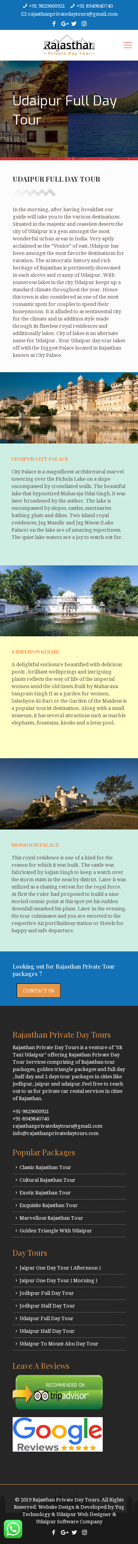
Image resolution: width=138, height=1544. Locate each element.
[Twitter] (74, 23)
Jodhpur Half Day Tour (47, 1306)
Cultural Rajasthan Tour (48, 1180)
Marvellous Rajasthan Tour (51, 1218)
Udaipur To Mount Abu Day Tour (59, 1344)
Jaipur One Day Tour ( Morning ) (58, 1280)
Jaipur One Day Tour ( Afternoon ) (60, 1268)
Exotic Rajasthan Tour (45, 1193)
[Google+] (64, 23)
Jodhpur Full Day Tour (47, 1293)
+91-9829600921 (31, 1111)
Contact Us (38, 991)
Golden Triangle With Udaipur (56, 1231)
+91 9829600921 (47, 6)
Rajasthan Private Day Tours (66, 1500)
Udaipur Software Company (69, 1521)
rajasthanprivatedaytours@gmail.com (73, 14)
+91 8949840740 (95, 6)
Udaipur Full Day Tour (47, 1318)
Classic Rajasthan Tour (45, 1167)
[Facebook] (54, 23)
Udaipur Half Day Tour (47, 1331)
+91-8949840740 (31, 1119)
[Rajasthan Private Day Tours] (69, 45)
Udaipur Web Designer (83, 1514)
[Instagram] (84, 23)
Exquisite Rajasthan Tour (49, 1205)
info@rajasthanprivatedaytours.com (56, 1133)
